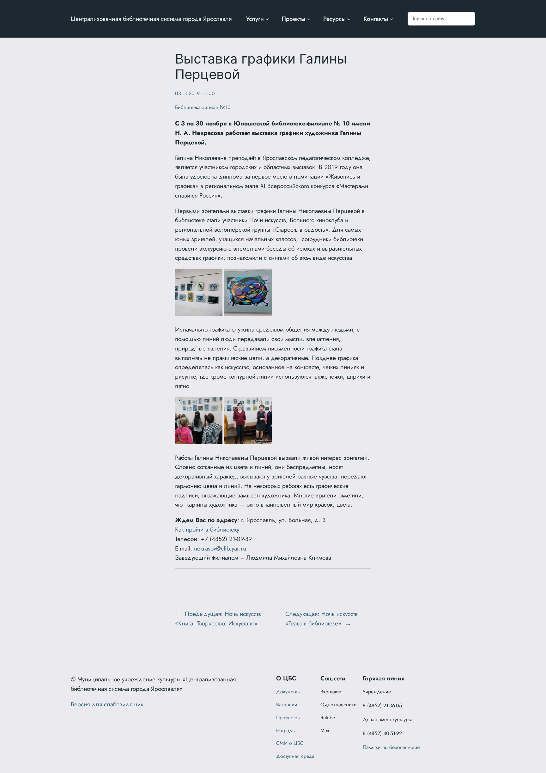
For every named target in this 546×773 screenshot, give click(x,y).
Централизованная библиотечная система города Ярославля (151, 18)
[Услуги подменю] (267, 19)
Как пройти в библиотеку (207, 529)
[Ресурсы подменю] (349, 19)
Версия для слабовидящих (107, 704)
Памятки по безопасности (391, 747)
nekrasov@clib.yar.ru (220, 548)
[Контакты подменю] (391, 19)
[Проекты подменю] (309, 19)
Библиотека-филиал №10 (203, 107)
